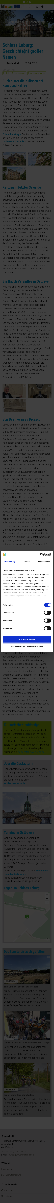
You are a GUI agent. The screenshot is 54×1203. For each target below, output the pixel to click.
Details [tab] (27, 561)
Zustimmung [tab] (9, 561)
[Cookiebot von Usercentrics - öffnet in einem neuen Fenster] (40, 554)
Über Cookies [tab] (44, 561)
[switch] (47, 613)
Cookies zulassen (27, 639)
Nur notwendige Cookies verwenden (27, 647)
